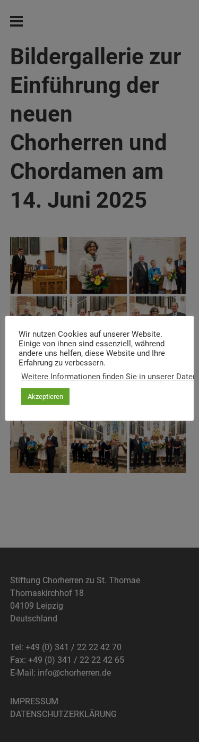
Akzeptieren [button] (45, 396)
